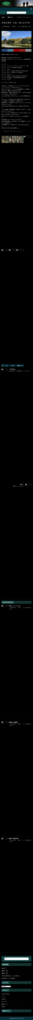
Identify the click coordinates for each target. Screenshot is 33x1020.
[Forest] (16, 6)
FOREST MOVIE (5, 994)
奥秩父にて (4, 968)
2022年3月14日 (13, 607)
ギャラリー (4, 1001)
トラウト (13, 365)
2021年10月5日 (13, 840)
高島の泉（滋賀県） (13, 722)
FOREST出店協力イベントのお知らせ (11, 976)
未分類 (3, 1006)
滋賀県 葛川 (5, 970)
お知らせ (4, 999)
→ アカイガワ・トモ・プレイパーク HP (12, 131)
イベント (4, 996)
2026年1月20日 (13, 723)
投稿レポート (20, 365)
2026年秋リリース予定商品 (8, 978)
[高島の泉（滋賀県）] (5, 778)
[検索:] (16, 12)
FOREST (14, 26)
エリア (6, 365)
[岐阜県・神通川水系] (5, 894)
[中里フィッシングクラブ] (5, 661)
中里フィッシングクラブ (15, 606)
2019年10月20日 (6, 26)
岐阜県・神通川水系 (13, 838)
